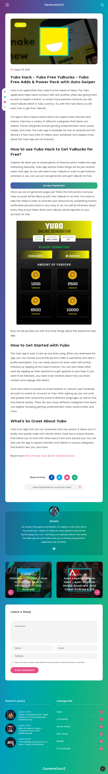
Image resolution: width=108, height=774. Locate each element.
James (54, 521)
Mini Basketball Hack (63, 455)
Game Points (63, 726)
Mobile (60, 741)
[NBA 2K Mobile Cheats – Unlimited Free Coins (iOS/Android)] (10, 729)
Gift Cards (62, 733)
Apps (20, 25)
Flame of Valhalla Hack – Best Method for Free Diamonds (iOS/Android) (33, 717)
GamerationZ (54, 4)
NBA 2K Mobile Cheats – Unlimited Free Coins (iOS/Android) (30, 730)
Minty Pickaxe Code (36, 455)
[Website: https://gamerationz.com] (54, 548)
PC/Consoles (63, 748)
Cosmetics (62, 719)
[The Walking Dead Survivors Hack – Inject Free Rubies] (10, 742)
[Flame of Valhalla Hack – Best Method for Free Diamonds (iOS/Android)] (10, 715)
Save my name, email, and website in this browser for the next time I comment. (50, 662)
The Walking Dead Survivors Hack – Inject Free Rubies (32, 743)
